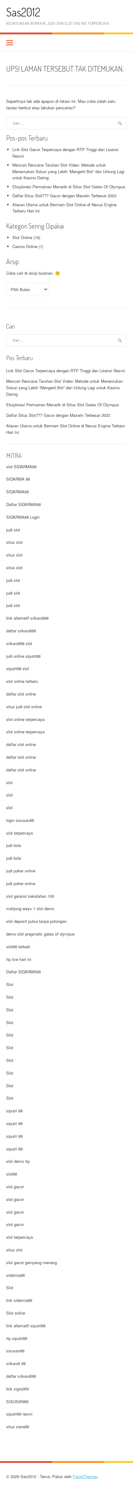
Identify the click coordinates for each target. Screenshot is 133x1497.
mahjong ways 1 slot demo (30, 908)
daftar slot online (21, 694)
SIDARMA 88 (18, 479)
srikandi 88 (16, 1363)
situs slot (14, 542)
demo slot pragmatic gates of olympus (40, 934)
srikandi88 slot (19, 643)
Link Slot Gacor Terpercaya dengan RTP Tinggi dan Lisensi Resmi (65, 370)
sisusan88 (15, 1351)
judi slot (13, 530)
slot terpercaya (19, 833)
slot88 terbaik (18, 946)
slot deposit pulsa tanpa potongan (36, 921)
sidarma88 (15, 1275)
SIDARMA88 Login (23, 517)
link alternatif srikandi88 (27, 618)
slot (9, 782)
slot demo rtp (18, 1161)
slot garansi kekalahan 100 (30, 896)
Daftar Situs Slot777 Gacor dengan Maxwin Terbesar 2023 (64, 196)
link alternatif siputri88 (25, 1326)
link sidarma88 (19, 1300)
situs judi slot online (24, 706)
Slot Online (22, 237)
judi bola (13, 845)
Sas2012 (23, 12)
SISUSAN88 (17, 1401)
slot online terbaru (22, 681)
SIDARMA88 (17, 492)
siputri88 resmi (19, 1414)
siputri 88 (14, 1111)
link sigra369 (17, 1389)
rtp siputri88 (16, 1338)
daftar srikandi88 (21, 631)
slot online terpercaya (25, 719)
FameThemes (85, 1476)
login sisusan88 (20, 820)
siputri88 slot (17, 668)
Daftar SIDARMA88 (23, 504)
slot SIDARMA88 (21, 466)
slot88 (11, 1174)
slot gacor (15, 1186)
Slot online (15, 1313)
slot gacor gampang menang (31, 1262)
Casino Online (24, 246)
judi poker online (20, 871)
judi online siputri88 (23, 656)
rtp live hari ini (18, 959)
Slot (9, 984)
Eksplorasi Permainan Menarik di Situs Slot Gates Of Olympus (68, 187)
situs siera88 (17, 1426)
